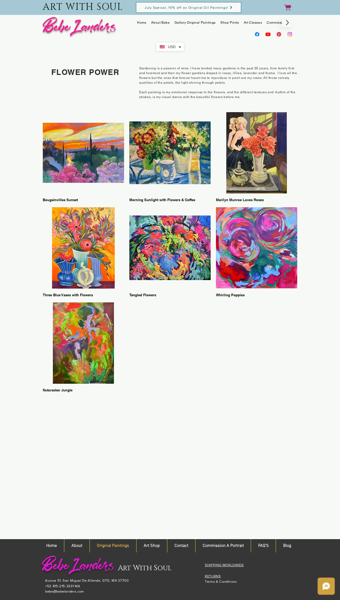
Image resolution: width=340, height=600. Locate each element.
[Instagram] (290, 34)
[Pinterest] (279, 34)
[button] (288, 7)
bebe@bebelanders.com (64, 591)
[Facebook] (257, 34)
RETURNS (213, 576)
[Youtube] (268, 34)
